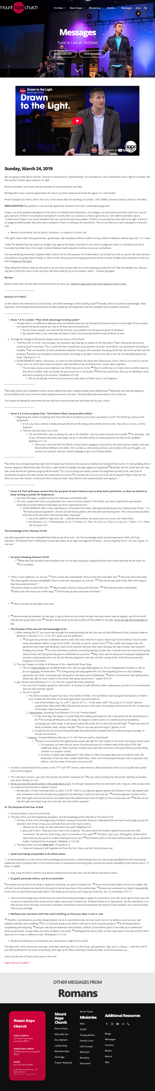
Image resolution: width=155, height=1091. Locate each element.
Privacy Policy (30, 1074)
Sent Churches (19, 1074)
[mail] (123, 1024)
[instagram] (112, 1024)
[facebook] (107, 1024)
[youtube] (117, 1024)
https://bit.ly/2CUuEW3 (17, 962)
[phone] (128, 1024)
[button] (146, 8)
